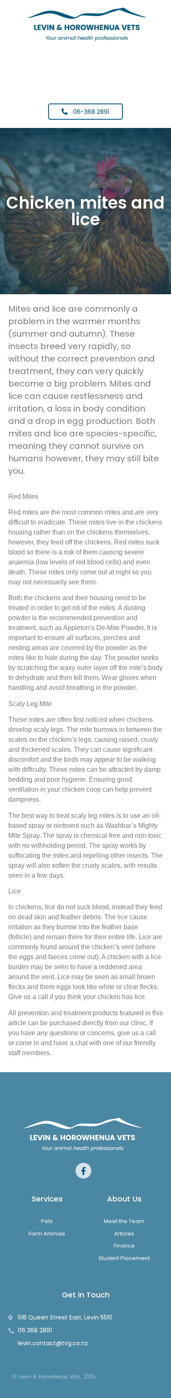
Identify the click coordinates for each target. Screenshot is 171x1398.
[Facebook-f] (83, 1171)
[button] (85, 69)
